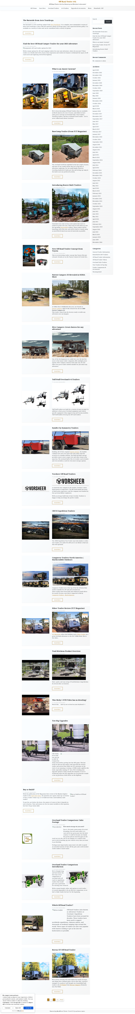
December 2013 (97, 173)
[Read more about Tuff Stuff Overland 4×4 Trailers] (35, 400)
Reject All (18, 1008)
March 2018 (96, 108)
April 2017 (96, 126)
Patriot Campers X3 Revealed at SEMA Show (68, 276)
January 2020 (97, 98)
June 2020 (96, 93)
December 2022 (97, 72)
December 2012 (97, 198)
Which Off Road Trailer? (62, 905)
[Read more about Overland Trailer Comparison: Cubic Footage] (27, 838)
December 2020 (97, 83)
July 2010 (95, 232)
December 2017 (97, 114)
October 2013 (97, 178)
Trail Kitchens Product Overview (66, 651)
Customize (7, 1008)
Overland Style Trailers (100, 262)
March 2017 (96, 129)
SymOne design (74, 452)
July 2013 (95, 183)
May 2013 (95, 186)
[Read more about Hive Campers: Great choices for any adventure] (35, 349)
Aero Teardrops (55, 24)
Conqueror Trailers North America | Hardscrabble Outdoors (68, 559)
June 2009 (96, 239)
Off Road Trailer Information (101, 257)
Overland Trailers (53, 8)
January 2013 (97, 196)
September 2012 (97, 206)
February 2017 (97, 132)
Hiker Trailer (81, 634)
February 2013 (97, 193)
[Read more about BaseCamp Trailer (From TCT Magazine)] (35, 154)
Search (95, 19)
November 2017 (97, 116)
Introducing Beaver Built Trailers (66, 185)
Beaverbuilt (64, 227)
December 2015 (97, 147)
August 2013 (96, 180)
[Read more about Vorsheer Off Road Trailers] (35, 489)
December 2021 (97, 75)
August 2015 (96, 149)
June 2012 (96, 214)
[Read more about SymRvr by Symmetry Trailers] (35, 447)
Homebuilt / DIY (99, 8)
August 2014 (96, 162)
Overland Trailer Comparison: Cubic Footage (68, 821)
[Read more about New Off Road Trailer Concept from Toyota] (35, 255)
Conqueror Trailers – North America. (63, 595)
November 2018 (97, 101)
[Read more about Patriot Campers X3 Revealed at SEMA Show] (35, 297)
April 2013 (96, 188)
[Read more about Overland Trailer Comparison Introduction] (33, 881)
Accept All (28, 1008)
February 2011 (97, 224)
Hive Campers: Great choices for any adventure (68, 328)
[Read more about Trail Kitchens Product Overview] (35, 670)
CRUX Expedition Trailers (63, 511)
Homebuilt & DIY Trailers (100, 254)
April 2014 (96, 167)
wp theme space (80, 1011)
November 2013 (97, 175)
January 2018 (97, 111)
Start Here (42, 8)
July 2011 (95, 221)
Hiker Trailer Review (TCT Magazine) (68, 608)
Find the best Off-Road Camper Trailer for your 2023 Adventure (50, 44)
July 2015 (95, 152)
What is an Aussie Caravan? (64, 69)
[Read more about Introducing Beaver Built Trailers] (35, 210)
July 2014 (95, 165)
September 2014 (97, 160)
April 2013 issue (36, 796)
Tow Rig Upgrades (60, 721)
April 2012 (96, 219)
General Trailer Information (101, 252)
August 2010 (96, 229)
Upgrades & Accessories (78, 8)
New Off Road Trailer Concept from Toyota (67, 250)
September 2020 (97, 90)
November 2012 (97, 201)
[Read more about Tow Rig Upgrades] (35, 751)
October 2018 (97, 103)
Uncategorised (97, 272)
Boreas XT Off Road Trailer (63, 950)
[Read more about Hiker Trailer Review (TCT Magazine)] (35, 626)
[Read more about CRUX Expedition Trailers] (35, 530)
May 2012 (95, 216)
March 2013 (96, 191)
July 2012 (95, 211)
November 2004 (97, 242)
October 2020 (97, 88)
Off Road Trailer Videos (100, 260)
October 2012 (97, 203)
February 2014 (97, 170)
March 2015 (96, 157)
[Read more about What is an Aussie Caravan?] (35, 96)
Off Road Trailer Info (67, 2)
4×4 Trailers (65, 8)
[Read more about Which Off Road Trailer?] (32, 924)
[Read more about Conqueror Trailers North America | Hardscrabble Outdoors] (35, 579)
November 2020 (97, 85)
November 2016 (97, 137)
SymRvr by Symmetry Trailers (65, 428)
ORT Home (33, 8)
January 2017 (97, 134)
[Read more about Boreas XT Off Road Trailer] (35, 971)
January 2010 (97, 237)
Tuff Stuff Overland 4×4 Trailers (66, 379)
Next (61, 999)
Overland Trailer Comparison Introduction (65, 866)
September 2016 (97, 142)
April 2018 (96, 106)
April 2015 (96, 155)
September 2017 (97, 119)
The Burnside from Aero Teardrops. (38, 20)
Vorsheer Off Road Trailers (64, 474)
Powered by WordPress (56, 1011)
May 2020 (95, 96)
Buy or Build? (29, 790)
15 (57, 999)
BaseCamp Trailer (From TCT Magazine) (69, 131)
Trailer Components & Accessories (99, 268)
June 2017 (96, 121)
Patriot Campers (57, 308)
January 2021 (97, 80)
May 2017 (95, 124)
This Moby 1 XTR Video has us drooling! (69, 700)
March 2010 (96, 234)
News (89, 8)
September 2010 (97, 227)
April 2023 (96, 70)
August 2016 (96, 144)
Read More (28, 33)
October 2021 (97, 78)
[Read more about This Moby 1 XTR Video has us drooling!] (35, 705)
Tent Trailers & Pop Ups (100, 265)
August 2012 (96, 209)
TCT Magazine (56, 634)
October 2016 (97, 139)
